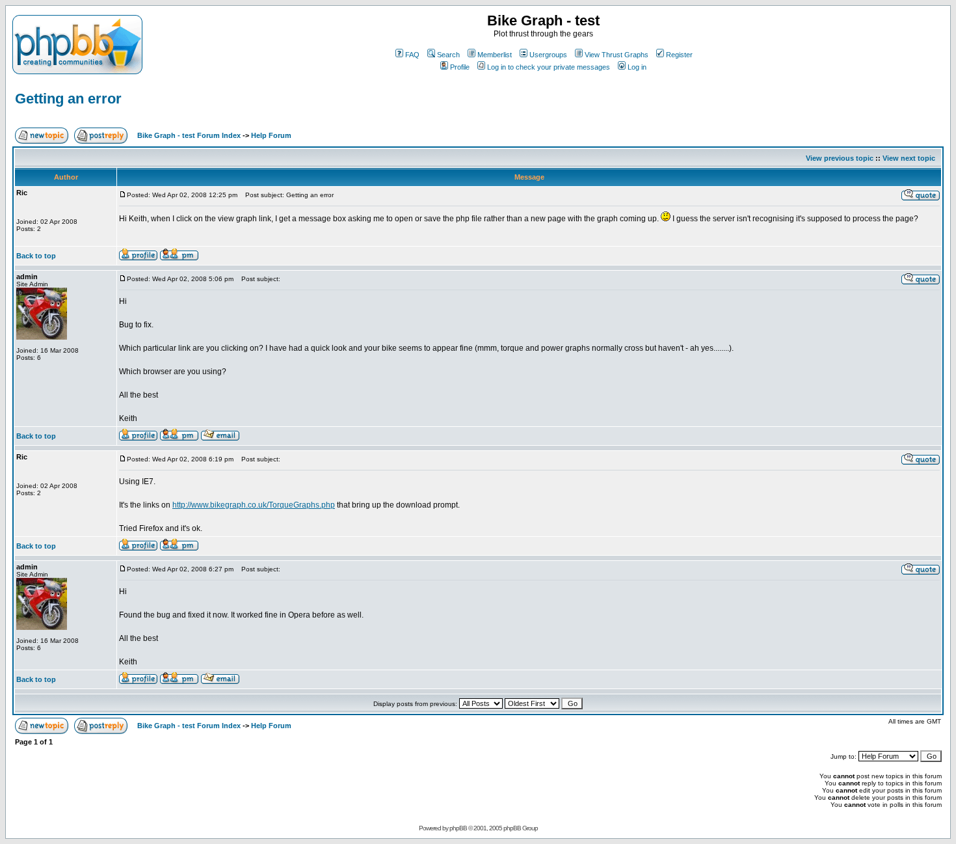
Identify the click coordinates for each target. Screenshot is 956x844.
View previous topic (839, 158)
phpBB (458, 828)
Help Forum (271, 135)
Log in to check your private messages (548, 67)
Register (679, 55)
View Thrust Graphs (616, 55)
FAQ (412, 55)
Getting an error (68, 98)
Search (448, 55)
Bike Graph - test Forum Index (189, 135)
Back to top (36, 256)
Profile (460, 67)
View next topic (909, 158)
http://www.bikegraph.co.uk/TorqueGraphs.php (253, 505)
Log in (637, 67)
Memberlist (494, 55)
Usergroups (548, 55)
